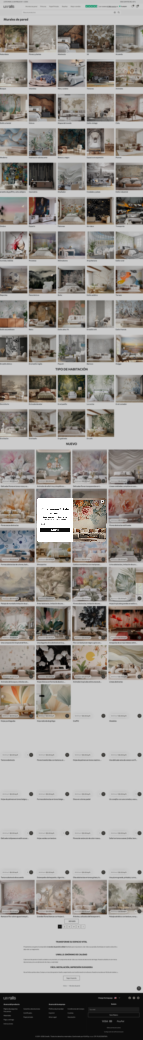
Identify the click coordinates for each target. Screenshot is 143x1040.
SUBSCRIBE (55, 530)
